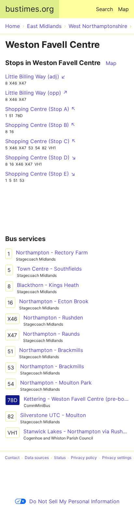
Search (104, 9)
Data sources (37, 457)
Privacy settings (116, 457)
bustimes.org (29, 9)
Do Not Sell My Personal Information (74, 501)
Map (123, 9)
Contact (12, 457)
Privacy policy (84, 457)
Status (60, 457)
